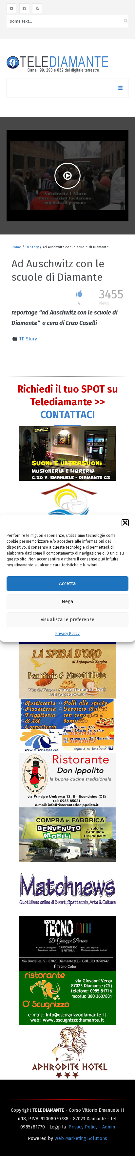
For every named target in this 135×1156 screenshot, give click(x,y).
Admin (108, 1127)
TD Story (32, 247)
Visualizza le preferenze (67, 619)
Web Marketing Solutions (80, 1138)
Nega (67, 601)
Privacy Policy (67, 633)
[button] (125, 522)
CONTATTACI (67, 415)
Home (16, 247)
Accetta (67, 583)
